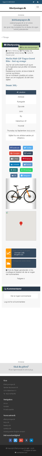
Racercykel (10, 55)
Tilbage (5, 37)
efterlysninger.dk (9, 419)
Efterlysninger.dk (16, 8)
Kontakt (6, 406)
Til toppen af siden (30, 450)
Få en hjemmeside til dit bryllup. (21, 368)
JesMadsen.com (22, 452)
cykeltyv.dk (7, 428)
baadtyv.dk (7, 425)
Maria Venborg (13, 51)
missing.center (8, 431)
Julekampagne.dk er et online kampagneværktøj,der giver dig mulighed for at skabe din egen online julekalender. (21, 24)
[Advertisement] (21, 334)
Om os (6, 403)
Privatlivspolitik (9, 409)
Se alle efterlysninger (30, 47)
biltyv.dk (6, 422)
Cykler (29, 53)
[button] (8, 193)
